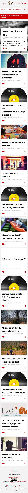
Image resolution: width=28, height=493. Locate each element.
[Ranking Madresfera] (14, 477)
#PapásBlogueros (15, 9)
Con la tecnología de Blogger (15, 486)
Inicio (3, 9)
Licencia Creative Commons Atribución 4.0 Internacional (14, 482)
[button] (25, 48)
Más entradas (14, 470)
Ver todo (3, 17)
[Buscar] (22, 3)
